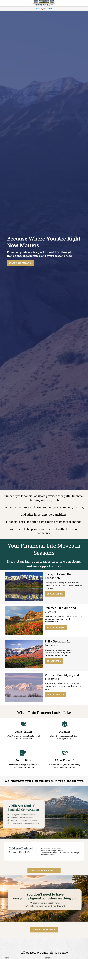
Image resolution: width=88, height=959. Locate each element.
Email (47, 958)
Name (6, 958)
